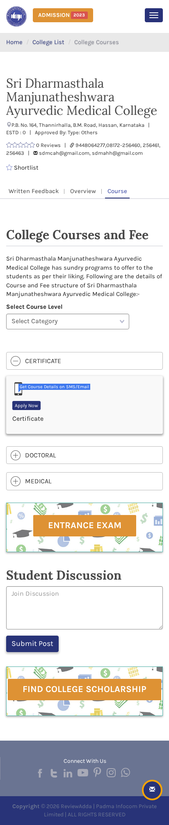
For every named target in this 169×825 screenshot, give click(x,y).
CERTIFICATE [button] (43, 361)
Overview (83, 191)
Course (117, 191)
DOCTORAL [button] (40, 455)
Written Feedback (34, 191)
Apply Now (26, 405)
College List (48, 42)
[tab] (84, 361)
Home (14, 42)
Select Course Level (34, 306)
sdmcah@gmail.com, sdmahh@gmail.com (91, 153)
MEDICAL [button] (38, 481)
